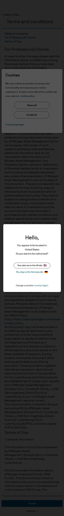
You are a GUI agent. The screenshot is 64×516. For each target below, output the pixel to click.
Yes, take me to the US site (29, 265)
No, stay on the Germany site (29, 272)
